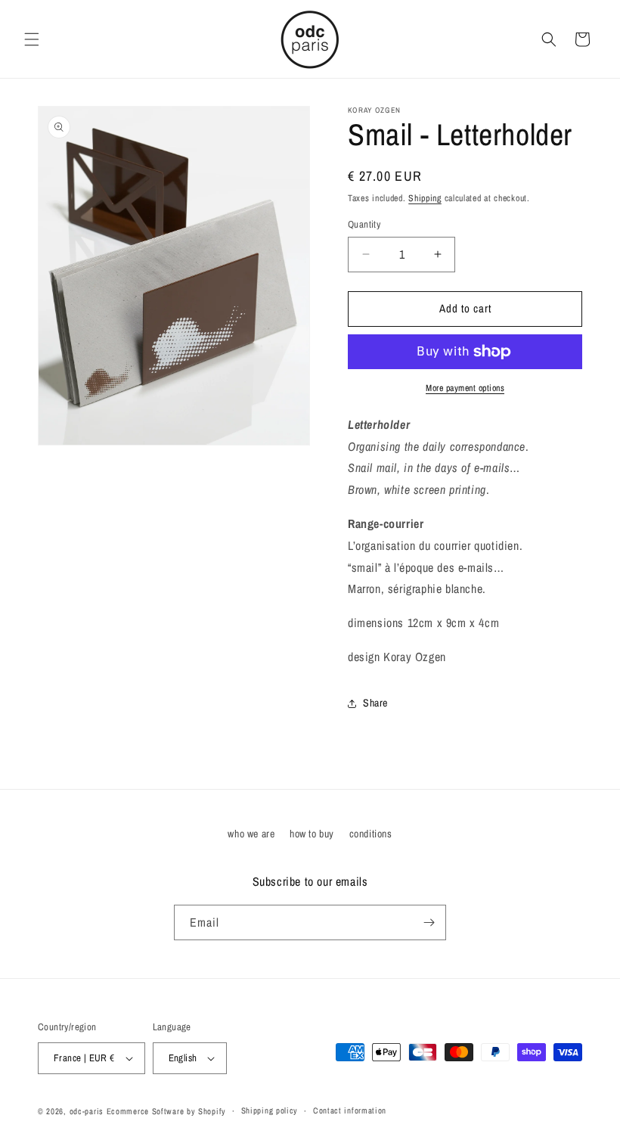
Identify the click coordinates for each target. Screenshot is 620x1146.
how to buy (312, 833)
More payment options (465, 388)
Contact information (349, 1110)
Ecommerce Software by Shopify (166, 1111)
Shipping (425, 198)
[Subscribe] (428, 922)
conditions (370, 833)
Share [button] (375, 703)
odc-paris (87, 1111)
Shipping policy (270, 1110)
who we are (251, 833)
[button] (31, 39)
